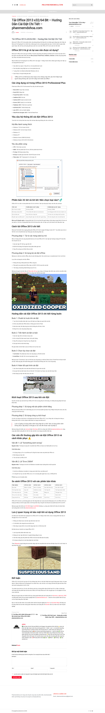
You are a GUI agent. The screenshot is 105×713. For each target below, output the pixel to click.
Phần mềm (31, 11)
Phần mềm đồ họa (32, 271)
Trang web (52, 668)
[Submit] (91, 5)
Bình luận (14, 656)
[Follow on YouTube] (17, 5)
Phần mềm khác (73, 62)
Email (32, 668)
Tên (13, 668)
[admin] (13, 32)
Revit (48, 602)
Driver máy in (52, 11)
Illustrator (55, 595)
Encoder (47, 604)
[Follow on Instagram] (15, 5)
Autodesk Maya (56, 602)
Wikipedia (17, 543)
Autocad (28, 429)
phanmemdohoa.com (57, 429)
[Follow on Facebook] (13, 5)
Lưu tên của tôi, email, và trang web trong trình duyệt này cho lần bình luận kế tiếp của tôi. (33, 674)
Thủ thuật (74, 11)
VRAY (65, 595)
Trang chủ (14, 16)
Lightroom (60, 595)
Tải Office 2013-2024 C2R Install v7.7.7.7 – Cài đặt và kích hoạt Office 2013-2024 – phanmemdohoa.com (25, 616)
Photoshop (23, 273)
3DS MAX (27, 506)
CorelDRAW (36, 506)
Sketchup (35, 429)
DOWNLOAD (23, 5)
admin (17, 32)
